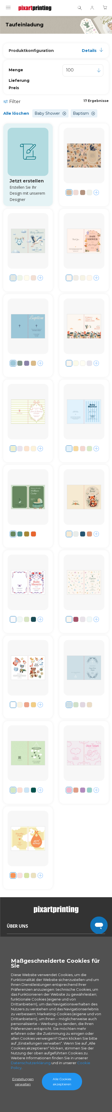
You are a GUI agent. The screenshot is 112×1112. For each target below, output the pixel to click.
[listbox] (83, 70)
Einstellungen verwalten (23, 1081)
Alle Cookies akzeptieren (62, 1081)
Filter (15, 101)
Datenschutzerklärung (31, 1063)
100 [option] (70, 70)
